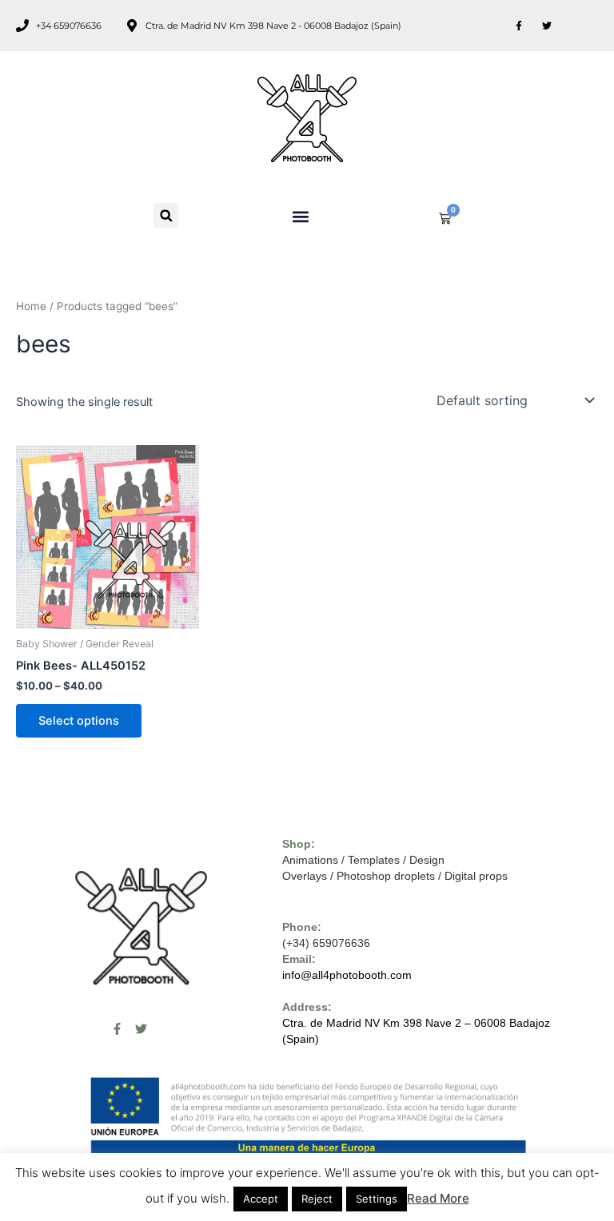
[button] (166, 215)
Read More (438, 1198)
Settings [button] (376, 1198)
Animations (310, 859)
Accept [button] (260, 1198)
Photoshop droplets (386, 875)
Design (427, 859)
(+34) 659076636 (326, 943)
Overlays (304, 875)
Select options (78, 721)
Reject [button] (317, 1198)
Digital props (476, 875)
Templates (374, 859)
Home (31, 306)
